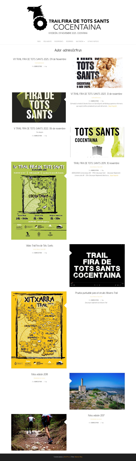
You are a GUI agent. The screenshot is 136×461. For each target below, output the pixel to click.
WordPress (67, 457)
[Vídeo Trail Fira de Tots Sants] (97, 265)
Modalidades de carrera (39, 378)
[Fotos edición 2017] (39, 432)
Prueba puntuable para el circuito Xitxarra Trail (96, 292)
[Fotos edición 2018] (97, 391)
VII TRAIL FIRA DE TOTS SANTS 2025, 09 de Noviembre (39, 59)
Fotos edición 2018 (39, 374)
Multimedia (80, 41)
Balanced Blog (78, 457)
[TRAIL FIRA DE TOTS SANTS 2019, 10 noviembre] (39, 200)
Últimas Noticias (93, 41)
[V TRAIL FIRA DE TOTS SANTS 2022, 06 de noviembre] (97, 142)
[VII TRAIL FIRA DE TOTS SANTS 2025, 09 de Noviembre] (97, 73)
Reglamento (47, 41)
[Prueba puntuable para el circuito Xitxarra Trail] (39, 330)
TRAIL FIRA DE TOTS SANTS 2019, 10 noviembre (96, 163)
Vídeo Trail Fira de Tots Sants (39, 245)
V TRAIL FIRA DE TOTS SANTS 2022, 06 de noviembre (39, 128)
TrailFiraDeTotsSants (39, 63)
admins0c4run (38, 66)
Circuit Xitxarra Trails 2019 (96, 167)
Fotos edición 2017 (96, 415)
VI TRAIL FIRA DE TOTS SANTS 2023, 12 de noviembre (96, 93)
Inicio (39, 41)
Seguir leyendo (112, 106)
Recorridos (69, 41)
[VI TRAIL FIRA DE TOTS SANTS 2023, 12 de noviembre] (39, 107)
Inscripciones (58, 41)
